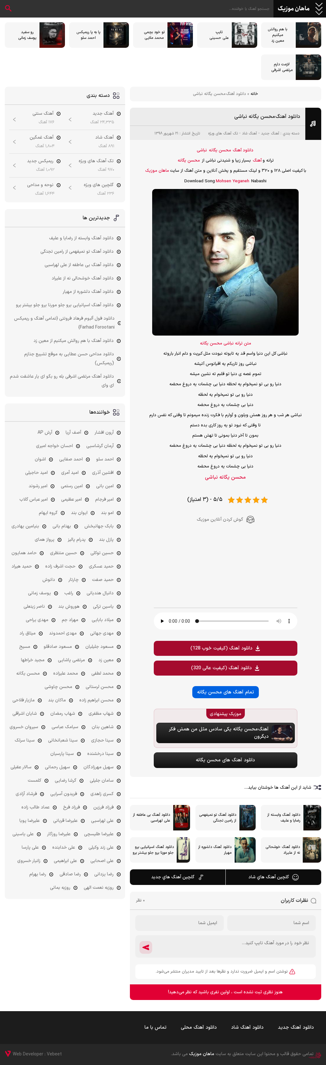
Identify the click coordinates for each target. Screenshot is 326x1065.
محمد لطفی (102, 673)
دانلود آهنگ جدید (296, 1027)
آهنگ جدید (270, 133)
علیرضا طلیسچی (99, 834)
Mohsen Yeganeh (232, 181)
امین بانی (105, 486)
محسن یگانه (220, 150)
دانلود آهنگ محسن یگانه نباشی (267, 116)
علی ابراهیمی (65, 861)
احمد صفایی (71, 459)
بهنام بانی (62, 526)
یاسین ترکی (103, 606)
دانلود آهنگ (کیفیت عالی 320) (221, 668)
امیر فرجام (104, 499)
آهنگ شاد (249, 133)
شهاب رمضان (62, 713)
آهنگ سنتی (42, 113)
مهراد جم (70, 620)
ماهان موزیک (293, 9)
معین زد (106, 660)
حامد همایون (24, 553)
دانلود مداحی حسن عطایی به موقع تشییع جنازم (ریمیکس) (69, 358)
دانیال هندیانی (100, 593)
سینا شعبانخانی (63, 740)
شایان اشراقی (24, 713)
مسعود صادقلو (58, 646)
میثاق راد (27, 633)
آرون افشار (104, 432)
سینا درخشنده (100, 753)
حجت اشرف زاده (60, 566)
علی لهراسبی (102, 820)
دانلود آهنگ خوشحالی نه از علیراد (83, 278)
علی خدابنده (63, 847)
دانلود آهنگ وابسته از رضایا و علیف (81, 238)
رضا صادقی (70, 874)
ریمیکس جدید (40, 161)
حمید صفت (103, 579)
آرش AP (45, 432)
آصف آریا (73, 432)
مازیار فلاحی (23, 700)
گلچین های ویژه (99, 185)
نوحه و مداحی (40, 185)
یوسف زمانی (39, 593)
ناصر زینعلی (34, 606)
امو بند (107, 513)
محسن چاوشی (58, 687)
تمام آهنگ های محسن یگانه (225, 692)
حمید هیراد (21, 566)
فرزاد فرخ (71, 807)
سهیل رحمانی (57, 767)
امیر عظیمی (71, 499)
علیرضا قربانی (65, 820)
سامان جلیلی (102, 780)
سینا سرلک (25, 740)
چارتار (73, 579)
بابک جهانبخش (99, 526)
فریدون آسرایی (63, 794)
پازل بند (106, 539)
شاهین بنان (103, 727)
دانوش (48, 579)
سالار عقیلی (21, 767)
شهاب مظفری (101, 713)
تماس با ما (156, 1027)
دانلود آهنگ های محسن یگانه (225, 760)
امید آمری (70, 472)
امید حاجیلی (36, 472)
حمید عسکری (101, 566)
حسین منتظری (63, 553)
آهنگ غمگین (41, 137)
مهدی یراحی (37, 620)
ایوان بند (79, 513)
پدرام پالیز (77, 539)
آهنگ (257, 160)
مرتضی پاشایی (71, 660)
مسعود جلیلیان (99, 646)
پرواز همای (44, 539)
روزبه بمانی (60, 887)
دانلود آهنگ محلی (199, 1027)
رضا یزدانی (104, 874)
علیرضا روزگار (59, 834)
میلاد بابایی (103, 620)
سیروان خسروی (24, 727)
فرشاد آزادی (26, 794)
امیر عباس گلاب (33, 499)
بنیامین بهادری (25, 526)
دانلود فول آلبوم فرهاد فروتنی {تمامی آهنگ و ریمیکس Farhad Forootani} (64, 323)
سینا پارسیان (62, 753)
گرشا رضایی (65, 780)
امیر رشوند (38, 486)
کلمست (34, 780)
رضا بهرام (37, 874)
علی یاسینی (23, 834)
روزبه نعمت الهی (99, 887)
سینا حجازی (102, 740)
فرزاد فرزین (103, 807)
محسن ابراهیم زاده (96, 700)
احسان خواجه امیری (54, 446)
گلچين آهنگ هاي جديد (173, 877)
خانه (254, 94)
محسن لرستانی (100, 687)
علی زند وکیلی (101, 847)
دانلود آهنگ (243, 150)
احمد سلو (105, 459)
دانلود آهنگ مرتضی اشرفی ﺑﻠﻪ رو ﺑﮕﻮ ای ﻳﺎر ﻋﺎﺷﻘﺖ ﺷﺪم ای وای (62, 381)
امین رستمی (72, 486)
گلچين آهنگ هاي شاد (268, 877)
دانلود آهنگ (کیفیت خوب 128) (221, 648)
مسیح (24, 646)
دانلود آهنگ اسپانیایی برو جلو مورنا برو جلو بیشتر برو (65, 305)
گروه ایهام (48, 513)
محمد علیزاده (65, 673)
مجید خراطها (33, 660)
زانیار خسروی (28, 861)
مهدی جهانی (102, 633)
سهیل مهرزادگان (98, 767)
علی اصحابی (102, 861)
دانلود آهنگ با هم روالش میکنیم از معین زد (73, 340)
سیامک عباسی (65, 727)
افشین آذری (103, 472)
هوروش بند (69, 606)
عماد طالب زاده (35, 807)
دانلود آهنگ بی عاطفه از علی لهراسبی (79, 265)
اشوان (40, 459)
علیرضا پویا (29, 820)
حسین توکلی (102, 553)
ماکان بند (57, 700)
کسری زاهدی (102, 794)
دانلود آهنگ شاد (247, 1027)
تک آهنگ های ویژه (223, 133)
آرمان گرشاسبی (100, 446)
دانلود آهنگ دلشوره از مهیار (88, 291)
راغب (68, 593)
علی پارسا (30, 847)
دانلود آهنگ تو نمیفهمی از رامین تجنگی (77, 251)
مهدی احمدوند (63, 633)
